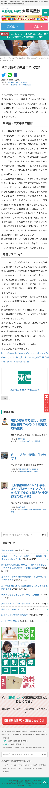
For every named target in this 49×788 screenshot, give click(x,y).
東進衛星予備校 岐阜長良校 (36, 747)
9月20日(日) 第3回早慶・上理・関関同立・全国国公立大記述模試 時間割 (26, 35)
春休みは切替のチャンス (12, 609)
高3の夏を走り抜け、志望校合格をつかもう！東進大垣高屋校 (29, 424)
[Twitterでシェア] (4, 75)
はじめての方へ (20, 765)
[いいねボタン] (4, 398)
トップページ (5, 58)
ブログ (14, 58)
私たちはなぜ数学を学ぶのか (14, 615)
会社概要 (6, 771)
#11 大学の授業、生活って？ (29, 457)
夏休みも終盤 (7, 550)
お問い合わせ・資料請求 (33, 768)
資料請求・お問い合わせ (26, 720)
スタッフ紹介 (32, 765)
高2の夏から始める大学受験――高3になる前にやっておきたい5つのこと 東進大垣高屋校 (24, 567)
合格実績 (6, 768)
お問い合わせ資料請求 (46, 405)
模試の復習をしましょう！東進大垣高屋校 (20, 594)
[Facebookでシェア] (16, 75)
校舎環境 (42, 765)
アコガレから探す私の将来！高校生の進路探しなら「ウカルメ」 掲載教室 (24, 780)
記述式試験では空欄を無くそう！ (16, 603)
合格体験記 (24, 509)
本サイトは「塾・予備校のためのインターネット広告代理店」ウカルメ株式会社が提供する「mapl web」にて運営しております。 (24, 784)
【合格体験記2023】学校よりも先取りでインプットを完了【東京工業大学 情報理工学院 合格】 (29, 491)
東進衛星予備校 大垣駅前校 (29, 58)
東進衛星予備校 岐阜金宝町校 (13, 747)
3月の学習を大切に (10, 621)
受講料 (13, 768)
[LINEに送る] (10, 75)
